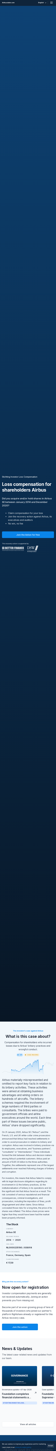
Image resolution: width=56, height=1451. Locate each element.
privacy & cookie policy (23, 1447)
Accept (50, 1446)
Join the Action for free (28, 535)
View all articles (28, 1424)
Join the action (20, 1327)
